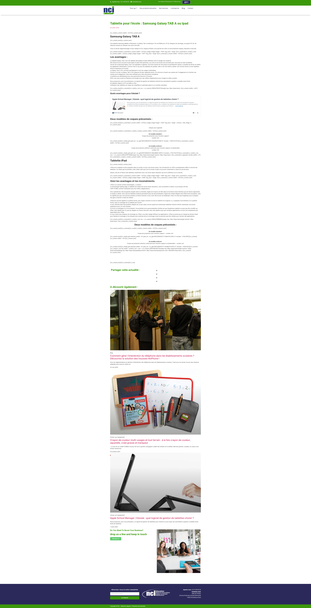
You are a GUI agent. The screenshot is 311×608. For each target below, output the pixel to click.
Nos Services (163, 8)
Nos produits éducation (148, 8)
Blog (183, 8)
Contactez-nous (196, 591)
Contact (190, 8)
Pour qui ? (133, 8)
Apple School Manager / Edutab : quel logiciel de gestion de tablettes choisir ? (152, 518)
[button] (178, 270)
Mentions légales (126, 606)
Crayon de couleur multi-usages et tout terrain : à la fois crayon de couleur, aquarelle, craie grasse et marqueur (150, 441)
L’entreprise (175, 8)
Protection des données (138, 606)
